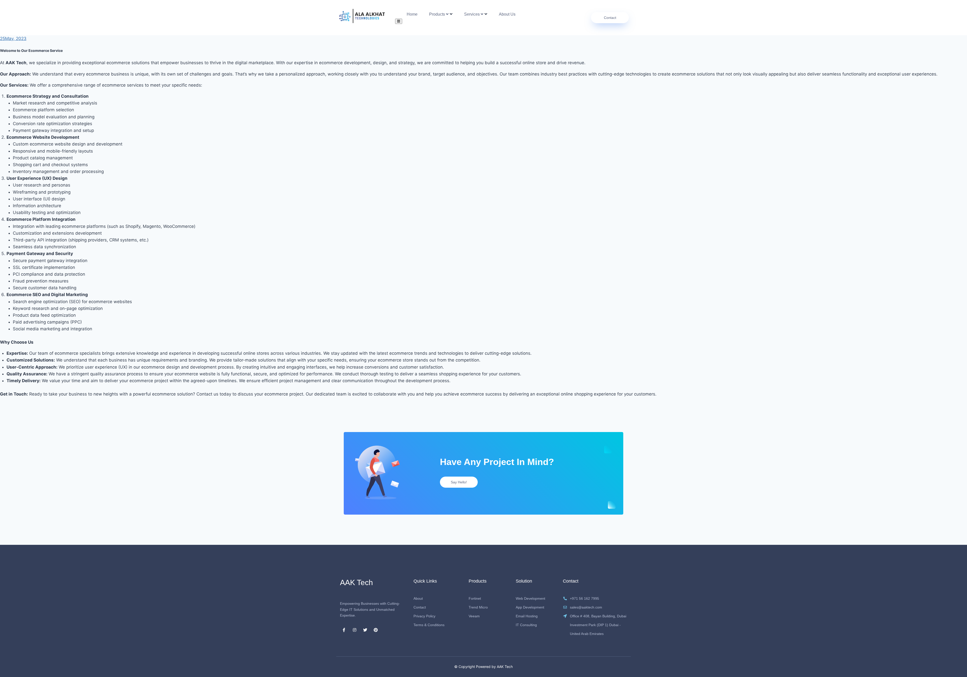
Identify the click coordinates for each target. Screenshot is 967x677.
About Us (507, 14)
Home (412, 14)
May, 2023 (13, 38)
